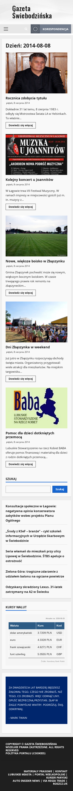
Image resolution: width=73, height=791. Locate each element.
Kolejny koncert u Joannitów (36, 154)
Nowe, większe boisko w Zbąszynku (36, 236)
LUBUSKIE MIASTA (20, 774)
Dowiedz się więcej (22, 125)
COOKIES (39, 753)
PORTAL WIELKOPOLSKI (50, 774)
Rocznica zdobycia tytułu (36, 73)
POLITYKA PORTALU (18, 753)
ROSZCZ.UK (60, 783)
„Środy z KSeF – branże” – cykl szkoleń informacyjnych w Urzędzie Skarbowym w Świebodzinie (35, 536)
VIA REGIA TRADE (54, 780)
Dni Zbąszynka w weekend (36, 322)
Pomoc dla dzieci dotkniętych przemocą (36, 408)
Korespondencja (55, 29)
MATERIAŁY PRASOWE (38, 771)
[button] (6, 29)
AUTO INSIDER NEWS (26, 780)
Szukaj (11, 479)
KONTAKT (61, 771)
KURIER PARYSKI (56, 777)
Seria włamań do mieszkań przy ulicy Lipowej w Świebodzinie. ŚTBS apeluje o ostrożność (35, 556)
